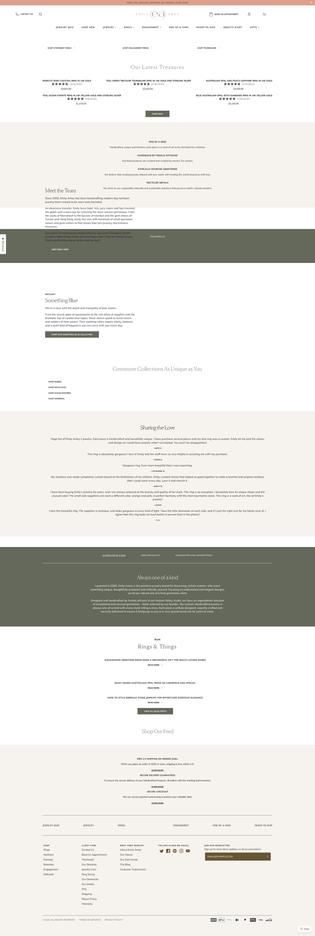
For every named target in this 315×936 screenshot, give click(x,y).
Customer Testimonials (133, 869)
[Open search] (40, 14)
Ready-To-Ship (263, 825)
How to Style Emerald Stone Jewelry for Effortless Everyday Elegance (155, 697)
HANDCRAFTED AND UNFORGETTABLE (193, 555)
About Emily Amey (130, 849)
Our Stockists (89, 864)
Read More (153, 665)
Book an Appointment (94, 854)
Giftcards (48, 874)
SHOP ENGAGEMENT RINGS (136, 48)
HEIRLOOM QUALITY (150, 555)
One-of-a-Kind (222, 825)
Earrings (48, 859)
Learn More (157, 770)
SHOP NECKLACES (57, 387)
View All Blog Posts (155, 711)
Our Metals (88, 884)
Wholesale (88, 859)
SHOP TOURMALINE (207, 48)
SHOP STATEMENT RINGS (60, 48)
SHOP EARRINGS (56, 398)
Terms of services (90, 919)
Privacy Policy (114, 919)
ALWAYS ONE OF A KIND (114, 555)
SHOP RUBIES (55, 381)
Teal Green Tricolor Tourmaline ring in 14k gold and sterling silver (148, 80)
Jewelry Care (89, 869)
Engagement (181, 825)
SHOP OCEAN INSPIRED (59, 393)
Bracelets (48, 864)
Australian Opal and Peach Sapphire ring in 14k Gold (239, 80)
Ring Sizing (88, 874)
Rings (121, 825)
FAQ (84, 889)
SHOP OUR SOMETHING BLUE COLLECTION (72, 334)
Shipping (87, 894)
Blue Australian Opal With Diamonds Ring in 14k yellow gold (234, 95)
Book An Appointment (226, 14)
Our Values (126, 854)
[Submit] (270, 857)
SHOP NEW (157, 114)
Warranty (87, 903)
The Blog (125, 864)
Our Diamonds (90, 879)
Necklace (48, 854)
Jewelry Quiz (51, 825)
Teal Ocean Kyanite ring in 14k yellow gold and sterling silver (82, 95)
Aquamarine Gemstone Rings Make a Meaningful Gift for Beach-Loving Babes (155, 659)
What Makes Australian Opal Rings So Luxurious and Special (155, 682)
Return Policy (89, 898)
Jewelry (88, 825)
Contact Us (27, 14)
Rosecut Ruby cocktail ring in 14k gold (67, 80)
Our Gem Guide (129, 859)
